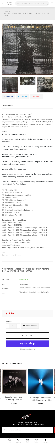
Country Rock (28, 292)
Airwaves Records (9, 3)
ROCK (38, 287)
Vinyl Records (45, 287)
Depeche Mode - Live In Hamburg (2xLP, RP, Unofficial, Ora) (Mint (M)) (14, 399)
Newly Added (31, 287)
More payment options (27, 349)
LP (41, 292)
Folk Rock (36, 292)
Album (21, 292)
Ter (48, 292)
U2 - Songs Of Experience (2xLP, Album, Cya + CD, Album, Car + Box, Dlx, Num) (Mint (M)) (40, 401)
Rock (44, 292)
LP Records (23, 287)
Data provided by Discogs (11, 255)
